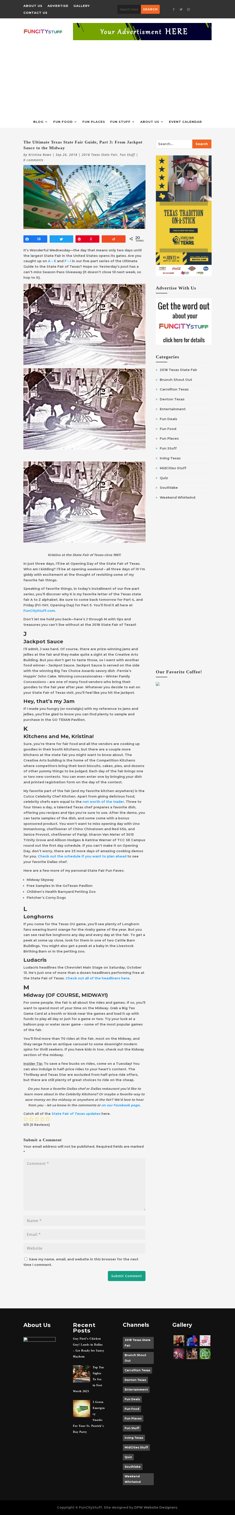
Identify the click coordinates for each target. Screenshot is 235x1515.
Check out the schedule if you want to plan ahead (82, 856)
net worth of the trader (103, 802)
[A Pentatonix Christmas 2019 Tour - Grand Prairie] (178, 1353)
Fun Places (93, 122)
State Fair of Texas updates (76, 1114)
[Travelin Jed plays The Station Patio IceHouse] (192, 1353)
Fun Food (63, 122)
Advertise (58, 6)
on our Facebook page (120, 1105)
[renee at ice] (192, 1340)
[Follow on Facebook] (173, 9)
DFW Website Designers (155, 1507)
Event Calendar (185, 122)
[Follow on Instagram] (188, 9)
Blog (38, 122)
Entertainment (173, 409)
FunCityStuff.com (39, 611)
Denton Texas (172, 399)
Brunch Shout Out (176, 380)
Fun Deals (168, 419)
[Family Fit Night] (205, 1353)
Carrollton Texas (174, 389)
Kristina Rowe (39, 154)
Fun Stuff (120, 122)
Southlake (169, 488)
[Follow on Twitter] (181, 9)
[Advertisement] (117, 74)
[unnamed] (205, 1340)
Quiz (164, 478)
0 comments (33, 160)
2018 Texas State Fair (100, 154)
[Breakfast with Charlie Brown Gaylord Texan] (178, 1340)
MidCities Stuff (173, 468)
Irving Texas (170, 458)
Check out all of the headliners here (97, 978)
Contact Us (35, 12)
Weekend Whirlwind (177, 497)
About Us (32, 6)
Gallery (81, 6)
